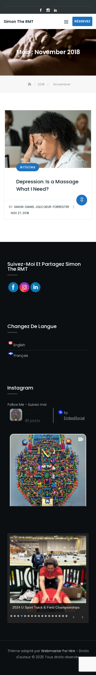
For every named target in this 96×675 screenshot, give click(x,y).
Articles (27, 167)
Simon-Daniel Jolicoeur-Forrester (39, 207)
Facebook (41, 10)
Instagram (48, 10)
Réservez (82, 21)
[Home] (30, 84)
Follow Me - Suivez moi (27, 404)
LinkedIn (55, 10)
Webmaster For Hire (58, 650)
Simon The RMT (18, 21)
